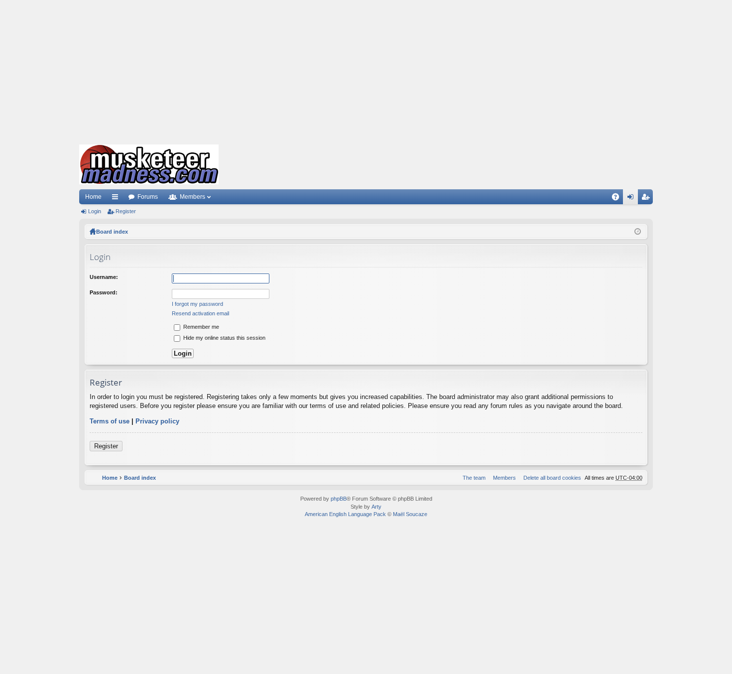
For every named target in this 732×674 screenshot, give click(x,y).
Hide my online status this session (223, 338)
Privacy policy (157, 421)
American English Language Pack (345, 514)
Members (192, 196)
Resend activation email (200, 313)
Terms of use (109, 421)
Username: (104, 277)
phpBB (339, 499)
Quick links (117, 198)
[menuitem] (550, 478)
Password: (104, 292)
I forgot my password (197, 304)
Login (94, 211)
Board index (112, 232)
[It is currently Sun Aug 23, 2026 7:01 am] (637, 232)
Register (126, 211)
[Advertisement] (366, 69)
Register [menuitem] (647, 198)
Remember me (200, 327)
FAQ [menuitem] (618, 198)
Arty (376, 507)
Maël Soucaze (410, 514)
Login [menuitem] (632, 198)
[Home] (149, 164)
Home (93, 196)
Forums (147, 196)
